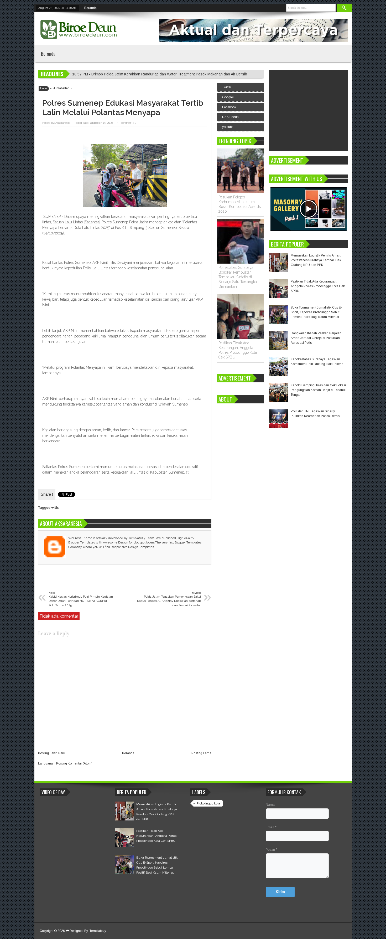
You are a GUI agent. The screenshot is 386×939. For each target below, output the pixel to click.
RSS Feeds (230, 117)
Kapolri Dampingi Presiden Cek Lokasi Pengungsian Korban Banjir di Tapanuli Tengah (318, 390)
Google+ (228, 97)
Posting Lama (201, 753)
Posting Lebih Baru (51, 753)
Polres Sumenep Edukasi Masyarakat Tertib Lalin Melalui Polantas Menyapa (122, 107)
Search (344, 8)
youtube (227, 127)
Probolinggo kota (208, 803)
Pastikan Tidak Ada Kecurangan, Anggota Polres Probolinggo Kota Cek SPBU (318, 286)
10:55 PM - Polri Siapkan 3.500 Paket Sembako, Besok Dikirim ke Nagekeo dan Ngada (144, 74)
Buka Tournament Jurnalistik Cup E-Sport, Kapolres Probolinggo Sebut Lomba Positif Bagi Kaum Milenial (316, 312)
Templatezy (98, 931)
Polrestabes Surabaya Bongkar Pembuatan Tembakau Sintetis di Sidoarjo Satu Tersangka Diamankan (237, 277)
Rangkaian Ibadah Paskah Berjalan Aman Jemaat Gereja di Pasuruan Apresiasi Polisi (316, 338)
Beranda (90, 8)
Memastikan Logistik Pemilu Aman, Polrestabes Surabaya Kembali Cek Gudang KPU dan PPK (316, 260)
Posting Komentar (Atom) (74, 763)
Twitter (226, 87)
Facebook (229, 107)
